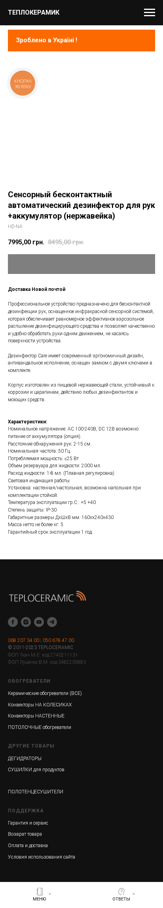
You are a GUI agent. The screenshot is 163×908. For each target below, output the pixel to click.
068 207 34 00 (23, 640)
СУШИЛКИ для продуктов (36, 769)
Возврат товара (25, 834)
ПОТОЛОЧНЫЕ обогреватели (39, 727)
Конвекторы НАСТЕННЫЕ (36, 716)
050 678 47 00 (58, 640)
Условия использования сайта (41, 857)
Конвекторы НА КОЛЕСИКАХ (40, 705)
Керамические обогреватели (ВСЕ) (45, 693)
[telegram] (52, 622)
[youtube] (39, 622)
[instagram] (26, 622)
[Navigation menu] (149, 13)
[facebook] (13, 622)
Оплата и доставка (28, 845)
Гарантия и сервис (28, 823)
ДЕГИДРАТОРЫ (25, 758)
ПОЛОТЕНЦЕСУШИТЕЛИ (35, 792)
